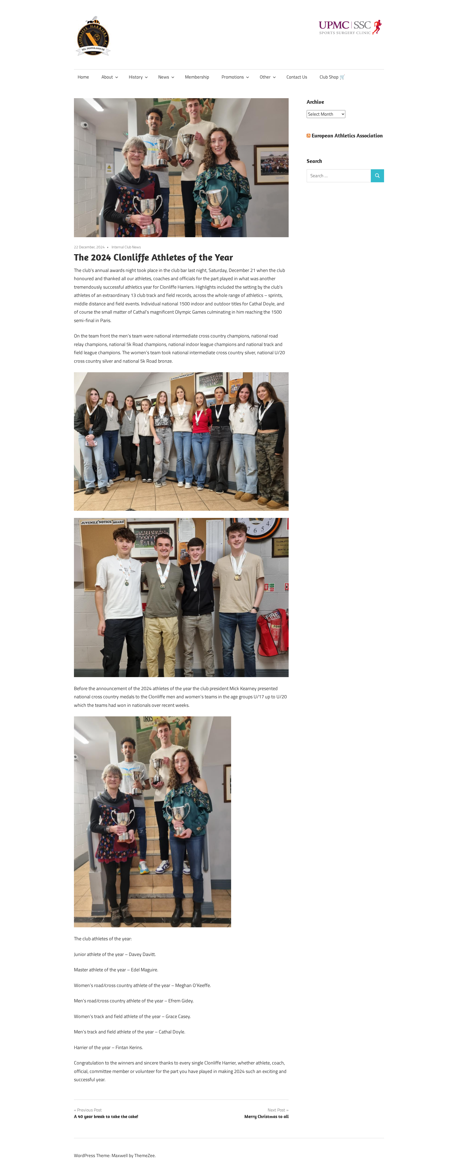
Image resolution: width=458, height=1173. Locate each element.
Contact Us (297, 76)
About (107, 76)
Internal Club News (126, 247)
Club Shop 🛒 (332, 76)
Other (265, 76)
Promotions (233, 76)
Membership (197, 76)
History (136, 76)
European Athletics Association (347, 135)
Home (83, 76)
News (163, 76)
